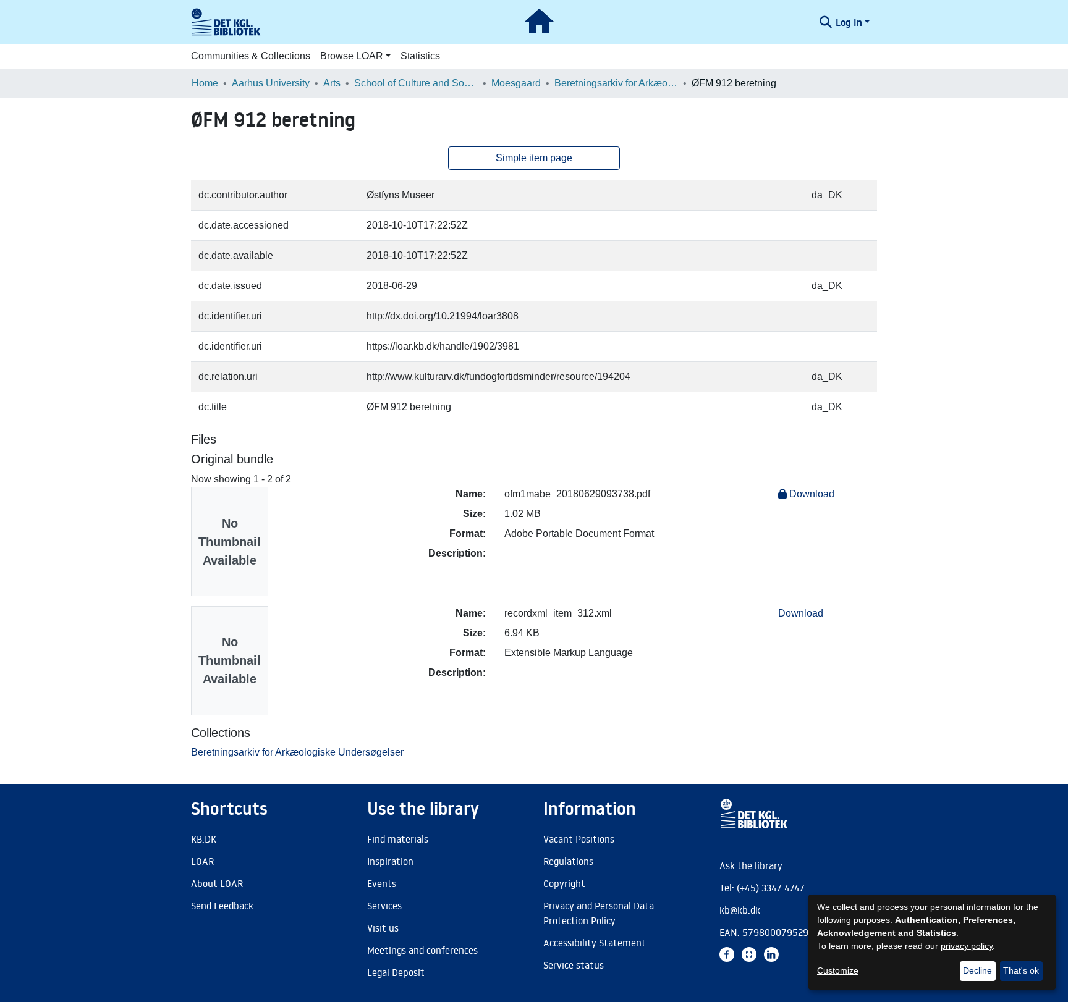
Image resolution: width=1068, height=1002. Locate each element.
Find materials (397, 839)
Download (810, 494)
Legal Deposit (396, 972)
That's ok (1021, 970)
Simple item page (534, 158)
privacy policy (967, 946)
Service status (573, 965)
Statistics (420, 56)
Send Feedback (222, 905)
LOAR (202, 861)
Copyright (564, 883)
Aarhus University (271, 83)
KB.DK (203, 839)
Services (384, 905)
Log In (849, 22)
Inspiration (390, 861)
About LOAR (217, 883)
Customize (837, 970)
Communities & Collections (250, 56)
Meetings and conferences (422, 950)
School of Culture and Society (416, 83)
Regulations (568, 861)
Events (381, 883)
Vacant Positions (578, 839)
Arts (332, 83)
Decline (977, 970)
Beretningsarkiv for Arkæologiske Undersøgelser (616, 83)
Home (205, 83)
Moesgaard (516, 83)
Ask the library (750, 865)
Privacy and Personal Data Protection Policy (598, 913)
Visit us (383, 928)
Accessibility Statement (594, 943)
